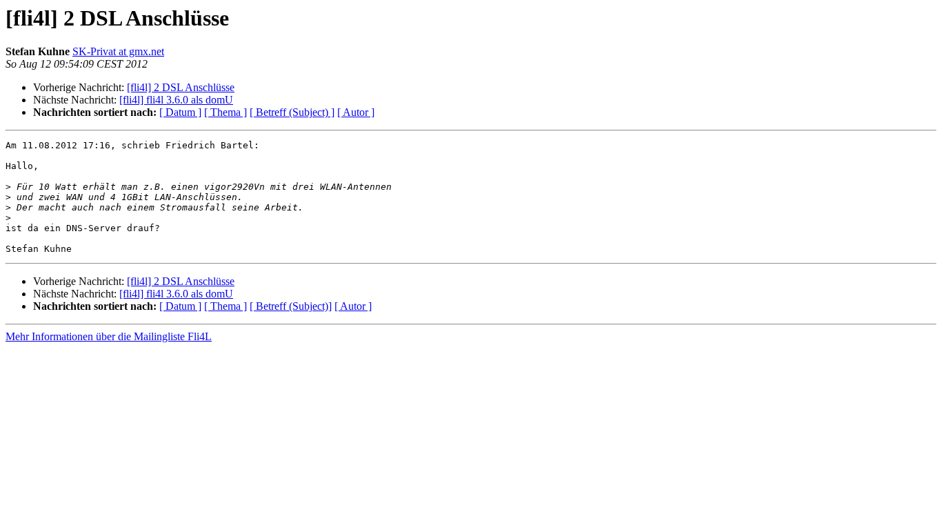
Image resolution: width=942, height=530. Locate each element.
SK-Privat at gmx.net (118, 51)
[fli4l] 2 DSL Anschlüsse (180, 87)
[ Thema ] (225, 112)
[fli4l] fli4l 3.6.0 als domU (176, 100)
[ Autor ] (355, 112)
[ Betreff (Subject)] (291, 306)
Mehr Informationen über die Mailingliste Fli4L (109, 336)
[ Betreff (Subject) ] (292, 112)
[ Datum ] (180, 112)
